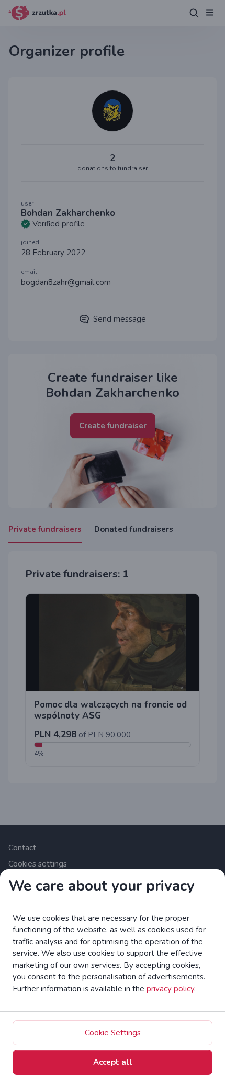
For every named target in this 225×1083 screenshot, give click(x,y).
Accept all (112, 1062)
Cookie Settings (113, 1033)
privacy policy (170, 989)
